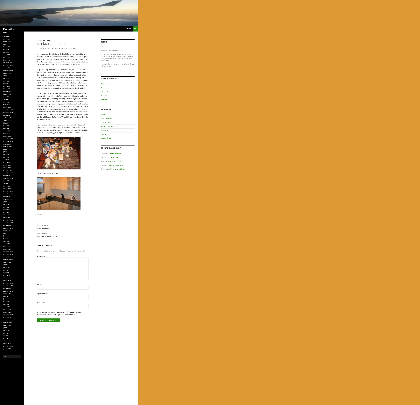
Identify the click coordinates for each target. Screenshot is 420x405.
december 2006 (8, 346)
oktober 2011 (7, 196)
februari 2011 (7, 215)
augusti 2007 (7, 325)
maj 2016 (6, 81)
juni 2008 (6, 299)
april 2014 (6, 128)
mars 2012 (6, 186)
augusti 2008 (7, 294)
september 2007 (8, 322)
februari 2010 (7, 246)
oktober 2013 (7, 144)
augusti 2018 (7, 41)
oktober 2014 (7, 115)
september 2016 (8, 70)
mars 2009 (6, 275)
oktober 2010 (7, 225)
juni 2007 (6, 330)
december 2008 (8, 283)
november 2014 (8, 112)
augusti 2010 (7, 230)
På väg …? (104, 92)
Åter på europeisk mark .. (109, 84)
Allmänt (103, 115)
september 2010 (8, 228)
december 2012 (8, 170)
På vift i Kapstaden (44, 40)
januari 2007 (7, 343)
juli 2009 (5, 265)
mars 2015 (6, 102)
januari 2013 (7, 167)
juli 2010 (5, 233)
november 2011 (8, 194)
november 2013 (8, 141)
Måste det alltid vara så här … (47, 235)
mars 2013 (6, 162)
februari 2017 (7, 57)
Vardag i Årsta (106, 138)
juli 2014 (5, 123)
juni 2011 (6, 204)
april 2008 (6, 304)
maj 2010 (6, 238)
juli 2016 (5, 76)
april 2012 (6, 183)
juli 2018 (5, 44)
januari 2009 (7, 280)
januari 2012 (7, 188)
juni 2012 (6, 181)
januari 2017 (7, 60)
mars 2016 (6, 86)
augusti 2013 (7, 149)
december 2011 (8, 191)
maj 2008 (6, 301)
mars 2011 (6, 212)
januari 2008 (7, 312)
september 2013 (8, 146)
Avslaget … (104, 96)
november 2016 (8, 65)
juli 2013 (5, 152)
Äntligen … (104, 100)
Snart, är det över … (44, 227)
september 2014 (8, 118)
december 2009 (8, 251)
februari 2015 (7, 104)
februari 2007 (7, 341)
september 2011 (8, 199)
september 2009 (8, 259)
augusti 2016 (7, 73)
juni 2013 (6, 154)
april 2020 (6, 36)
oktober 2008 (7, 288)
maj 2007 (6, 333)
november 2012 (8, 173)
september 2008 (8, 291)
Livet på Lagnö (106, 122)
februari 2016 (7, 89)
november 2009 (8, 254)
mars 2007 (6, 338)
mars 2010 (6, 244)
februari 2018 (7, 47)
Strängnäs (104, 130)
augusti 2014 (7, 120)
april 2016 (6, 83)
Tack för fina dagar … (116, 153)
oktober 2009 (7, 257)
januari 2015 (7, 107)
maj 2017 (6, 49)
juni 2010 (6, 236)
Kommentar (42, 256)
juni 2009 (6, 267)
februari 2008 (7, 309)
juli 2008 (5, 296)
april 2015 (6, 99)
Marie (56, 48)
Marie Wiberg (9, 29)
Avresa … (104, 88)
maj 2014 (6, 125)
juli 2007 (5, 328)
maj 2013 (6, 157)
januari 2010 (7, 249)
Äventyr (128, 29)
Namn (39, 284)
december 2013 (8, 139)
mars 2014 (6, 131)
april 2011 (6, 209)
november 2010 (8, 223)
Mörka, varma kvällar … (115, 165)
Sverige (103, 134)
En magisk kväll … (113, 157)
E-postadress (42, 293)
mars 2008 (6, 307)
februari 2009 (7, 278)
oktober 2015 (7, 91)
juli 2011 (5, 202)
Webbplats (41, 303)
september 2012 (8, 178)
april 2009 (6, 273)
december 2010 (8, 220)
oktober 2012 (7, 175)
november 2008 (8, 286)
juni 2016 (6, 78)
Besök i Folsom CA (107, 118)
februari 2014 (7, 133)
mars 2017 (6, 55)
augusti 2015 (7, 94)
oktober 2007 (7, 320)
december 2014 (8, 110)
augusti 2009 (7, 262)
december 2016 (8, 62)
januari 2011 (7, 217)
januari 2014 (7, 136)
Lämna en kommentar (68, 48)
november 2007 (8, 317)
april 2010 (6, 241)
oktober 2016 (7, 68)
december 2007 (8, 315)
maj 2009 (6, 270)
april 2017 (6, 52)
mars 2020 (6, 39)
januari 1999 (7, 349)
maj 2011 (6, 207)
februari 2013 (7, 165)
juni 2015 (6, 97)
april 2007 (6, 336)
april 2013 (6, 160)
